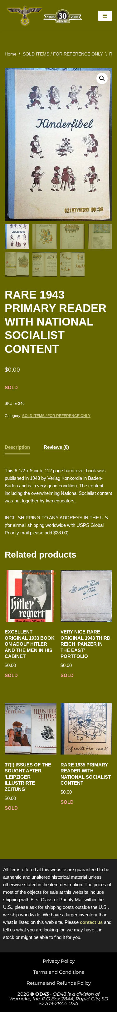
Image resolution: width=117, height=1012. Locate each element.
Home (11, 53)
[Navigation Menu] (105, 15)
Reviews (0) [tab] (56, 447)
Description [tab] (17, 447)
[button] (102, 78)
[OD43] (45, 15)
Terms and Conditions (58, 972)
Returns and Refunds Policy (59, 983)
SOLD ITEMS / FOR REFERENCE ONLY (63, 53)
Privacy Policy (59, 961)
